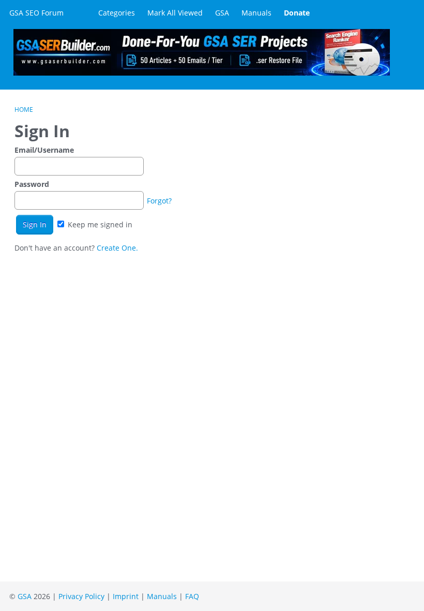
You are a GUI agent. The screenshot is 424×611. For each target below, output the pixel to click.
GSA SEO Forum (36, 13)
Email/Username (44, 150)
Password (31, 184)
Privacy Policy (81, 596)
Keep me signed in (99, 224)
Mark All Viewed (175, 13)
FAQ (192, 596)
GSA (222, 13)
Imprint (126, 596)
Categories (116, 13)
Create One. (117, 248)
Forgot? (159, 201)
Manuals (256, 13)
